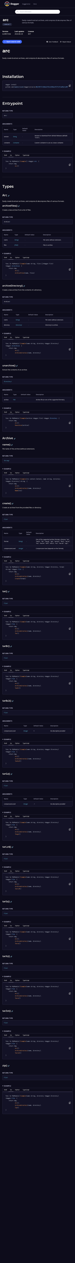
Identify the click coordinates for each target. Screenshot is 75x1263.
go (11, 155)
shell (5, 155)
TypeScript (26, 155)
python (17, 155)
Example (7, 151)
